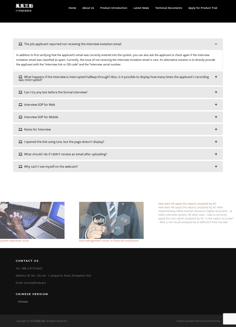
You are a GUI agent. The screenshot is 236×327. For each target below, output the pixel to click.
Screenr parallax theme (189, 321)
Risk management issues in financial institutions (109, 240)
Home (72, 8)
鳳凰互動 (24, 5)
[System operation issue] (37, 220)
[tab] (118, 44)
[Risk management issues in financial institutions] (117, 220)
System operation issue (14, 240)
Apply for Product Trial (202, 8)
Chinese (23, 301)
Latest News (141, 8)
